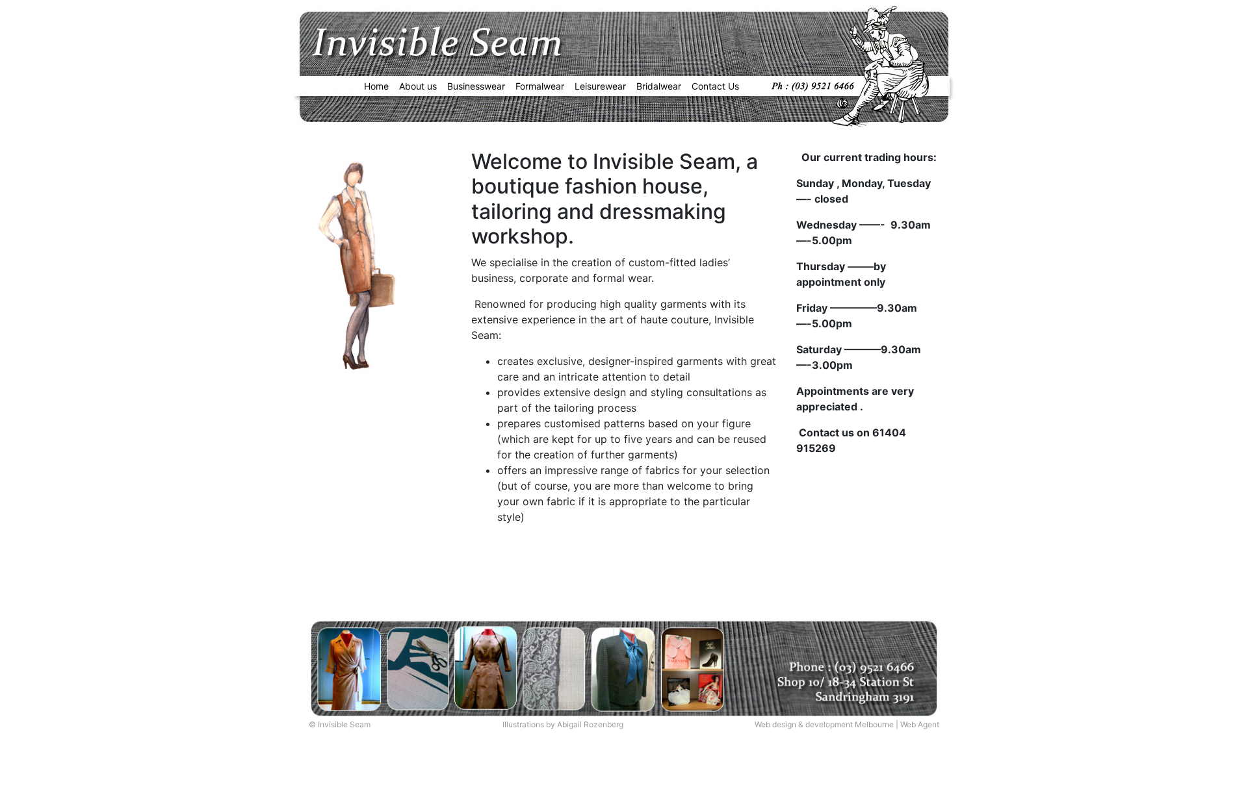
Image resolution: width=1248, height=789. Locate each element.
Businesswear (476, 86)
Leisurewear (600, 86)
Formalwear (539, 86)
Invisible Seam (344, 724)
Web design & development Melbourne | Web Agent (847, 724)
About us (418, 86)
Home (376, 86)
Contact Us (715, 86)
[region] (359, 263)
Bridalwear (658, 86)
